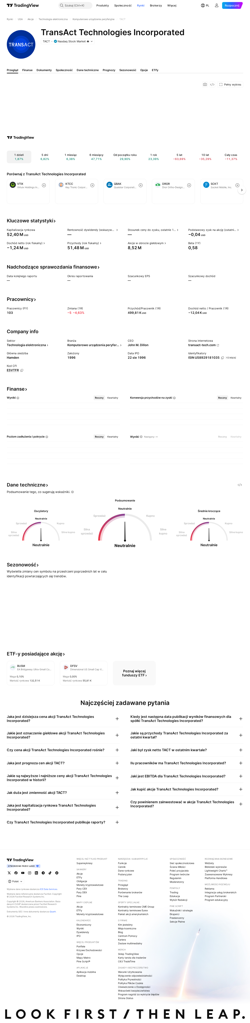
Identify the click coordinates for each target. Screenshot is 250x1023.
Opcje (80, 953)
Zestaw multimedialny (130, 943)
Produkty (102, 5)
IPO (79, 935)
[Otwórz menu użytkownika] (216, 5)
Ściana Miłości (177, 866)
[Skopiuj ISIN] (222, 357)
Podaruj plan (125, 874)
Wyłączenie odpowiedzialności (135, 975)
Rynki (141, 5)
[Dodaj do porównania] (44, 185)
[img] (87, 41)
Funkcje (122, 863)
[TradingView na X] (9, 873)
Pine (79, 896)
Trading (174, 892)
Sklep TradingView (128, 953)
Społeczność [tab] (64, 70)
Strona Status (125, 998)
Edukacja (175, 896)
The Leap (123, 896)
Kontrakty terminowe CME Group (136, 906)
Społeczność (123, 5)
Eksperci (174, 914)
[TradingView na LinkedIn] (36, 873)
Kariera (122, 939)
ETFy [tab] (155, 70)
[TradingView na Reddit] (56, 873)
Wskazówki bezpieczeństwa (134, 990)
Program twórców (179, 874)
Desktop (81, 975)
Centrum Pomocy (127, 935)
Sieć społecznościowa (182, 863)
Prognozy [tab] (109, 70)
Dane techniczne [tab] (88, 70)
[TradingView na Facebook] (16, 873)
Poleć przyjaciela (179, 870)
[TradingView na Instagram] (29, 873)
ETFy (79, 877)
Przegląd (123, 884)
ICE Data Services (48, 889)
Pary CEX (82, 888)
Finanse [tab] (27, 70)
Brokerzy (156, 5)
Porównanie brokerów (130, 892)
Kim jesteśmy (125, 924)
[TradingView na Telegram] (43, 873)
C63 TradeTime (126, 961)
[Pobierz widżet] (212, 84)
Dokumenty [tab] (44, 70)
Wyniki (80, 928)
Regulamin (175, 878)
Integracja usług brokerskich (220, 892)
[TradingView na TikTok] (50, 873)
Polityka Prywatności (129, 979)
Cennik (122, 866)
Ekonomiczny (84, 924)
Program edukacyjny (216, 899)
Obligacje (82, 881)
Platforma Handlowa (216, 878)
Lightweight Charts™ (216, 870)
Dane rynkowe (126, 870)
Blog (120, 932)
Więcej (171, 5)
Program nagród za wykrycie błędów (138, 994)
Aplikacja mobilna (86, 971)
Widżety (209, 863)
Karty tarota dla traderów (132, 957)
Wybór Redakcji (178, 899)
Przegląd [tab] (12, 70)
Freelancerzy (177, 917)
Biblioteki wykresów (216, 866)
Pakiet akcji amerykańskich (133, 914)
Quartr (53, 911)
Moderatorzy (177, 881)
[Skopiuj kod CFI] (21, 370)
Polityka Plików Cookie (130, 983)
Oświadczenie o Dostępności (134, 986)
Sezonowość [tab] (127, 70)
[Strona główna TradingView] (23, 5)
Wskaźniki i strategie (181, 910)
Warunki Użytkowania (130, 971)
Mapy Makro (83, 957)
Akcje (80, 873)
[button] (111, 5)
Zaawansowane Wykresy (218, 874)
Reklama (209, 888)
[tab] (99, 397)
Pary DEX (82, 892)
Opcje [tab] (144, 70)
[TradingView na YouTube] (22, 873)
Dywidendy (83, 932)
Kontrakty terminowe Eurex (133, 910)
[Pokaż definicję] (37, 229)
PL (207, 5)
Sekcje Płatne (177, 921)
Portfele (81, 946)
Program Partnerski (215, 896)
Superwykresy (85, 863)
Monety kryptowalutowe (90, 884)
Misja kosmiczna (127, 928)
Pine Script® (83, 961)
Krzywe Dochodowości (89, 950)
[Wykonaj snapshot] (205, 84)
